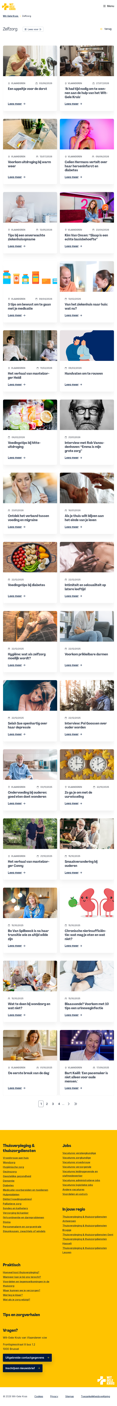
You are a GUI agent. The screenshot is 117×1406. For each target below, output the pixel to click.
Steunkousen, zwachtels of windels (24, 1231)
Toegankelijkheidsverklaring (95, 1396)
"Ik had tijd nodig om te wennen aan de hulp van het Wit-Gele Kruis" (84, 50)
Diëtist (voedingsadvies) (17, 1199)
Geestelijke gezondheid (17, 1176)
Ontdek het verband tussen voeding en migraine (27, 477)
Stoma (7, 1222)
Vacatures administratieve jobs (81, 1180)
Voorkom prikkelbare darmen (77, 613)
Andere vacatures (73, 1189)
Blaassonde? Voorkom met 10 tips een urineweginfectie (83, 965)
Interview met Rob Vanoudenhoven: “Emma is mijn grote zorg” (87, 404)
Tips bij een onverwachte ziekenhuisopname (18, 196)
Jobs (66, 1145)
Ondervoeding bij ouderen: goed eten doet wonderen (29, 753)
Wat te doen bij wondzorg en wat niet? (27, 962)
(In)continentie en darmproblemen (23, 1217)
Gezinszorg (10, 1171)
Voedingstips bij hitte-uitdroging (23, 401)
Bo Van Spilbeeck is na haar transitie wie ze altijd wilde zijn (30, 892)
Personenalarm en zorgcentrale (22, 1226)
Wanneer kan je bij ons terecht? (22, 1276)
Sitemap (69, 1396)
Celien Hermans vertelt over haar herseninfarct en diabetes (80, 123)
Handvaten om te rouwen (75, 332)
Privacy (54, 1396)
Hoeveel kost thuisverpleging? (21, 1272)
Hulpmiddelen (11, 1194)
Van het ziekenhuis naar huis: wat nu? (83, 263)
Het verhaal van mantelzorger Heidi (25, 332)
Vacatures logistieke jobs (77, 1184)
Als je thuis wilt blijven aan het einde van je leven (86, 477)
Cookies (38, 1396)
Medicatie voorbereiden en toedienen (25, 1189)
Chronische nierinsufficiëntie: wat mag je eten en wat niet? (85, 892)
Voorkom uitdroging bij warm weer (24, 120)
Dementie (8, 1180)
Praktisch (11, 1264)
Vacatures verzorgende (76, 1166)
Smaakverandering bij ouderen (79, 820)
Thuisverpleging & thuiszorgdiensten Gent (87, 1234)
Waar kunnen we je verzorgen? (21, 1290)
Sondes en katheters (15, 1208)
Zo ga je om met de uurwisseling (80, 751)
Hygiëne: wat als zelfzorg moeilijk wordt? (28, 613)
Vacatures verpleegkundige (79, 1153)
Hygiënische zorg (13, 1167)
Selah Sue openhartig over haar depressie (29, 682)
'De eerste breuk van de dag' (21, 1032)
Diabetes (8, 1185)
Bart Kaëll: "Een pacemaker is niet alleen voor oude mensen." (85, 1034)
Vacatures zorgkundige (76, 1157)
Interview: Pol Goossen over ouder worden (86, 682)
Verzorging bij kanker (16, 1212)
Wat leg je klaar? (13, 1295)
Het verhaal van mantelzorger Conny (26, 820)
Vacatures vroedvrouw (76, 1162)
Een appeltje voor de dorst (19, 47)
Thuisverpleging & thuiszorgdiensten (19, 1148)
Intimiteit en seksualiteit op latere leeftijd (85, 544)
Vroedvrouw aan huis (16, 1157)
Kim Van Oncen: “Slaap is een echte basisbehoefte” (82, 196)
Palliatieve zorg (12, 1203)
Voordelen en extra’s (75, 1194)
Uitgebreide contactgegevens (24, 1357)
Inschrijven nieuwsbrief (20, 1368)
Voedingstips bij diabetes (18, 544)
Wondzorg (9, 1162)
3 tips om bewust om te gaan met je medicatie (25, 265)
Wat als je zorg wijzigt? (16, 1299)
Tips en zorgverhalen (21, 1314)
